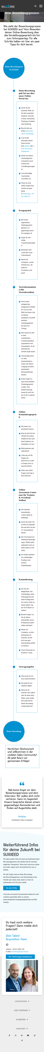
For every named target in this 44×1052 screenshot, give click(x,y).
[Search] (35, 6)
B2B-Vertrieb (21, 1010)
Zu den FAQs (11, 888)
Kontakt (21, 1029)
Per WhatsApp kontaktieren (20, 957)
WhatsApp (26, 194)
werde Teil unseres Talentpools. (28, 148)
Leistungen (21, 1001)
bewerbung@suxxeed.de (19, 951)
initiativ (26, 146)
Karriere (21, 1019)
